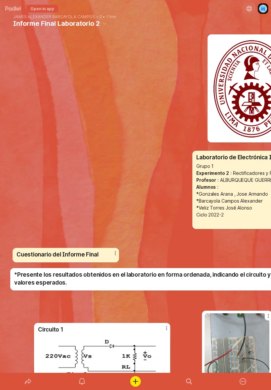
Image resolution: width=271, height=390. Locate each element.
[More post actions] (111, 256)
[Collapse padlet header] (104, 23)
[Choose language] (249, 8)
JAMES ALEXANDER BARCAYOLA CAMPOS (54, 17)
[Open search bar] (189, 381)
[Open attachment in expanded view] (102, 358)
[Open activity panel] (82, 381)
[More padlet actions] (243, 381)
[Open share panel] (28, 381)
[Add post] (135, 381)
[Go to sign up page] (263, 8)
